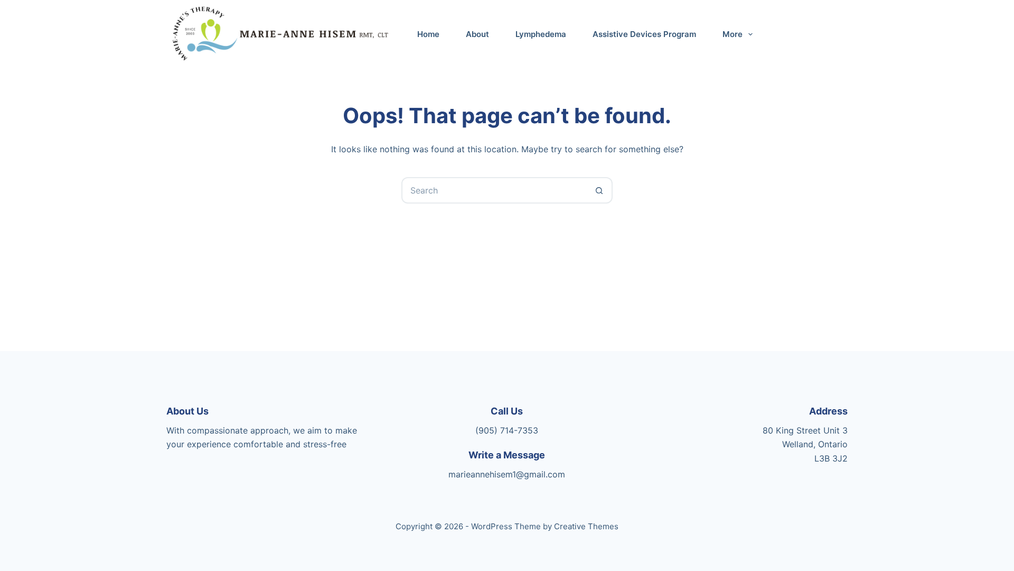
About (477, 34)
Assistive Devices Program (644, 34)
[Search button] (599, 190)
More (732, 34)
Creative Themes (586, 526)
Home (428, 34)
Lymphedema (540, 34)
